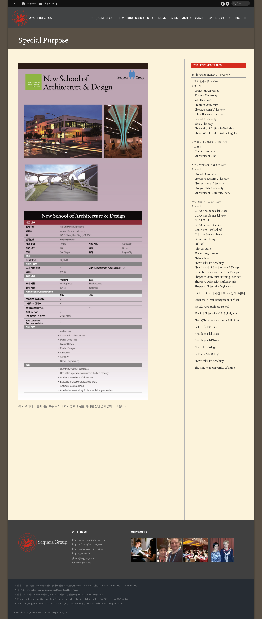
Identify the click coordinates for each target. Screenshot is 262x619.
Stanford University (206, 105)
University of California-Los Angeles (216, 133)
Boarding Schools (134, 18)
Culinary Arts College (207, 354)
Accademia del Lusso (207, 334)
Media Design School (207, 253)
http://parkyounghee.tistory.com (87, 544)
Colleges (159, 18)
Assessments (181, 18)
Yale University (203, 100)
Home (16, 3)
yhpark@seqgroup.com (83, 558)
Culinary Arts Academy (208, 234)
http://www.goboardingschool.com (88, 540)
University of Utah (205, 156)
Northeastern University (209, 183)
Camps (200, 18)
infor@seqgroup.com (82, 562)
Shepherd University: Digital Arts (214, 286)
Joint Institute (203, 249)
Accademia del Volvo (207, 341)
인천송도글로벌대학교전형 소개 (209, 141)
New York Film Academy (209, 263)
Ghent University (205, 151)
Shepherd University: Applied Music (215, 282)
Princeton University (207, 91)
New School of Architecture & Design (217, 268)
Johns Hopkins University (210, 114)
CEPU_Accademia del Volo (210, 216)
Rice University (204, 124)
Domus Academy (205, 239)
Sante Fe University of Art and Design (217, 272)
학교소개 (197, 86)
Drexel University (205, 174)
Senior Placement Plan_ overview (211, 75)
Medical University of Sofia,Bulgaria (216, 313)
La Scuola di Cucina (206, 327)
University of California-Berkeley (214, 128)
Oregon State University (209, 188)
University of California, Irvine (213, 193)
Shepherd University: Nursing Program (218, 277)
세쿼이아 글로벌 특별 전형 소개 (209, 164)
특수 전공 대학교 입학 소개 (206, 201)
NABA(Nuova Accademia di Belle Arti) (217, 320)
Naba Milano (202, 258)
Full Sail (199, 244)
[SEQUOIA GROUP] (33, 17)
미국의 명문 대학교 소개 (205, 81)
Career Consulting (224, 18)
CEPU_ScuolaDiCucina (208, 225)
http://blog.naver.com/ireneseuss (87, 549)
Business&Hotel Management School (217, 300)
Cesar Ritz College (205, 347)
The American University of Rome (215, 368)
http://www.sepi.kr (81, 553)
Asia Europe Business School (212, 307)
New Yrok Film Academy (209, 361)
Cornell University (205, 119)
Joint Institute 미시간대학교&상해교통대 (220, 293)
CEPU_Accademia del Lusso (211, 211)
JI (245, 18)
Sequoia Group (103, 18)
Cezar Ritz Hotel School (208, 230)
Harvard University (206, 95)
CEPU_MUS (202, 220)
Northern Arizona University (212, 179)
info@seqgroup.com (52, 3)
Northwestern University (210, 110)
